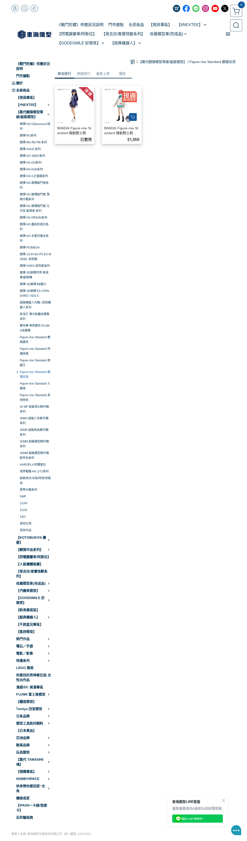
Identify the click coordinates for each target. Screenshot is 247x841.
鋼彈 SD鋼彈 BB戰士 (33, 284)
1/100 (23, 510)
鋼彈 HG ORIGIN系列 (33, 217)
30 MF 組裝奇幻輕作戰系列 (34, 409)
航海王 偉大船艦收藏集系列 (34, 316)
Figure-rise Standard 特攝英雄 (35, 351)
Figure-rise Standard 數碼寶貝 (35, 340)
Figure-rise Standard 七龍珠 (35, 386)
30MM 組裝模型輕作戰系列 (34, 444)
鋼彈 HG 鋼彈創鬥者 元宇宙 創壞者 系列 (34, 208)
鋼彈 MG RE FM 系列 (33, 142)
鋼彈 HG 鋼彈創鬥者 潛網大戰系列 (34, 197)
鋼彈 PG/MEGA (30, 247)
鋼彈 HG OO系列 (30, 162)
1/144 (23, 503)
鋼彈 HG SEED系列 (32, 156)
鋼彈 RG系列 (28, 135)
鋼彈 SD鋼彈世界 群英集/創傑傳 (34, 275)
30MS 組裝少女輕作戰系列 (34, 421)
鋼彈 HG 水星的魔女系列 (34, 238)
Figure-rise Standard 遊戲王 (35, 363)
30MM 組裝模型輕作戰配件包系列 (34, 455)
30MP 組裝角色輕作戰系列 (34, 432)
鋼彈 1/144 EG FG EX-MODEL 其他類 (35, 257)
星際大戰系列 (28, 489)
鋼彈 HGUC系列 (30, 149)
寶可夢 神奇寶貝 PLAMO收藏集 (34, 328)
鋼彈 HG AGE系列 (31, 169)
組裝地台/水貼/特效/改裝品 (35, 480)
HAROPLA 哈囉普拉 (33, 464)
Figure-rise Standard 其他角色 (35, 397)
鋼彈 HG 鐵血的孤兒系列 (34, 227)
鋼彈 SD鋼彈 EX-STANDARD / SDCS (34, 293)
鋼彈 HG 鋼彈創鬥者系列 (34, 185)
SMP (23, 496)
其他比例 (25, 523)
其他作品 (25, 530)
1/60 (23, 516)
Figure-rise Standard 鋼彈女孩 (35, 374)
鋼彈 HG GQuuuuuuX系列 (35, 126)
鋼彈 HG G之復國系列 (34, 176)
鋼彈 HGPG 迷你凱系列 (35, 266)
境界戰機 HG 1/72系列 (34, 471)
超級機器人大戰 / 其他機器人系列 (35, 305)
